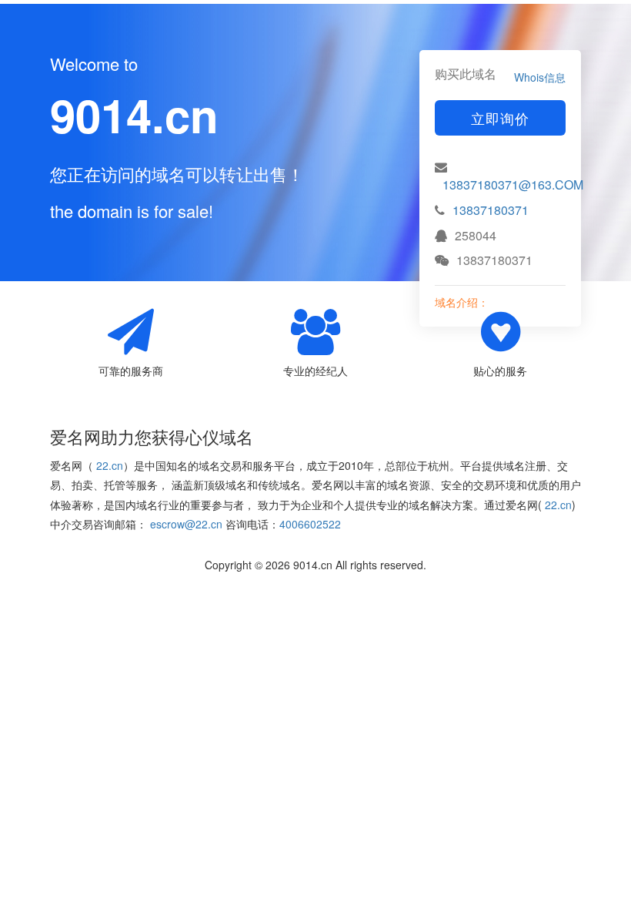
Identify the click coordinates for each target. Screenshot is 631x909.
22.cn (109, 465)
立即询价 (500, 118)
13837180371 (490, 210)
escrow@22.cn (186, 524)
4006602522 (310, 524)
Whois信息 (540, 77)
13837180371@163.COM (512, 184)
